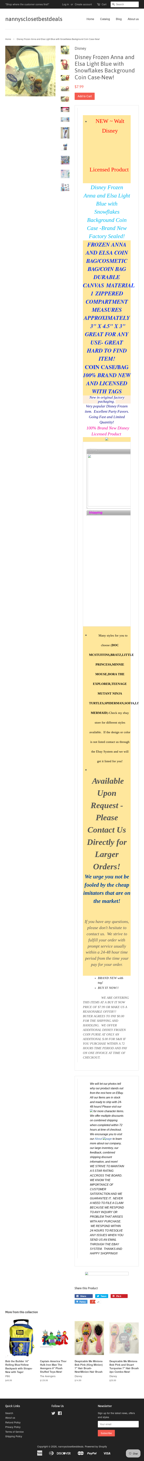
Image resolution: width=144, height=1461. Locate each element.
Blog (119, 19)
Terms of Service (14, 1431)
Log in (65, 4)
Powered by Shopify (96, 1446)
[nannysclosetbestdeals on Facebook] (60, 1413)
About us (133, 19)
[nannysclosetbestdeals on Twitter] (53, 1413)
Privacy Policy (13, 1427)
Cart (104, 4)
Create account (83, 4)
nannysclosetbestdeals (27, 19)
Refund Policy (13, 1422)
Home (90, 19)
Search (9, 1413)
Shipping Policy (13, 1436)
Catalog (105, 19)
